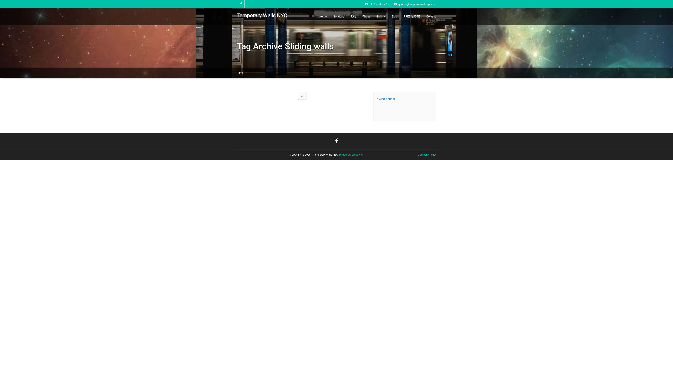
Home (323, 16)
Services (338, 16)
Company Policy (427, 154)
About (366, 16)
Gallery (380, 16)
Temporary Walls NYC (351, 154)
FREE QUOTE (412, 16)
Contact (431, 16)
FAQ (353, 16)
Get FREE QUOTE (386, 99)
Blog (394, 16)
